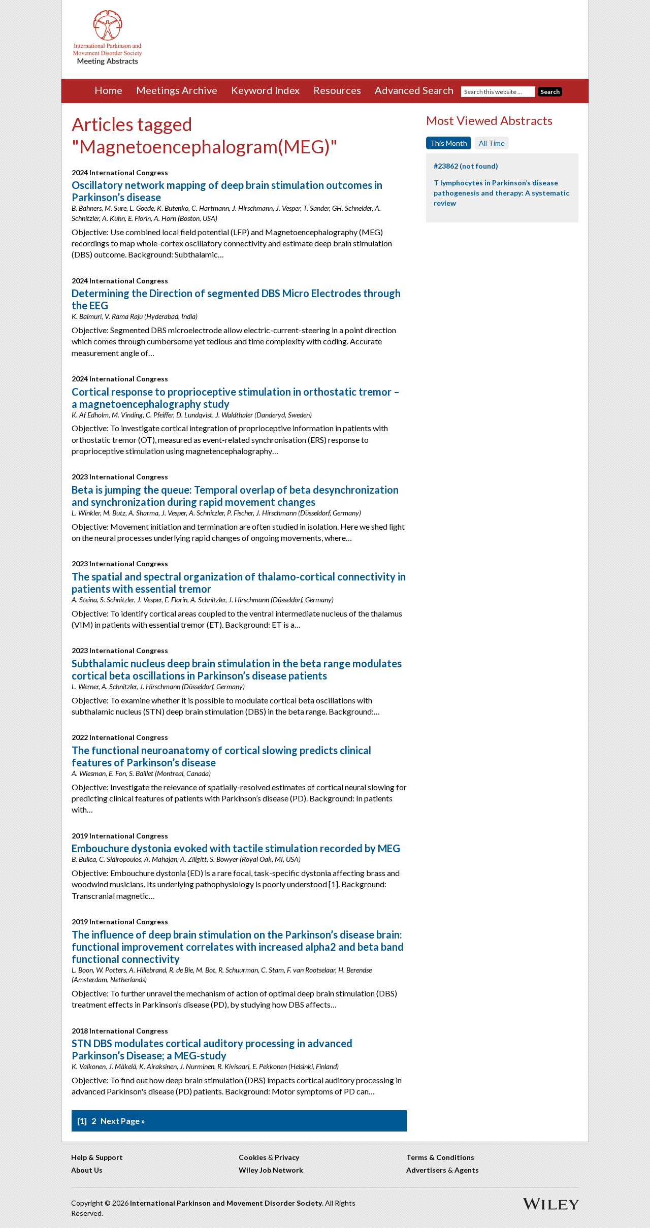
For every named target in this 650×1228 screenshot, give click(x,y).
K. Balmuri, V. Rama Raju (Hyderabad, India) (135, 316)
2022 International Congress (120, 737)
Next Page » (123, 1120)
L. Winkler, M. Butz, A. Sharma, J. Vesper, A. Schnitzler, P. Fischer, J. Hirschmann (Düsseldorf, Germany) (216, 512)
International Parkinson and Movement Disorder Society (226, 1203)
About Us (87, 1170)
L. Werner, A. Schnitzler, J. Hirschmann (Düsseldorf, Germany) (158, 686)
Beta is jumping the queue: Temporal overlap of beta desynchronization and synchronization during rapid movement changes (235, 495)
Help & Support (97, 1157)
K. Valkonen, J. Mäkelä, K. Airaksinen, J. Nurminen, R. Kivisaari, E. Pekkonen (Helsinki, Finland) (205, 1066)
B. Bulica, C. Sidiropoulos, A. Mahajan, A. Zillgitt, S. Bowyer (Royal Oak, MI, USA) (186, 859)
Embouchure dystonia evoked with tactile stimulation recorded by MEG (236, 848)
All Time (492, 143)
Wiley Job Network (271, 1170)
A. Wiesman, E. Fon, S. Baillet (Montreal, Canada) (141, 773)
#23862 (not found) (466, 165)
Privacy (287, 1157)
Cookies (253, 1157)
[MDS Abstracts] (108, 63)
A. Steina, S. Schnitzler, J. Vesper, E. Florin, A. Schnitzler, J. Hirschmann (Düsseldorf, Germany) (203, 599)
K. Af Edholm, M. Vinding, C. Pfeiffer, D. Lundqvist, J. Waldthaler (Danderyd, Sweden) (192, 414)
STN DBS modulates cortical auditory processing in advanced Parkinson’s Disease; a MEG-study (212, 1049)
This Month (448, 143)
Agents (466, 1170)
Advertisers (426, 1170)
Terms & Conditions (440, 1157)
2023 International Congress (120, 476)
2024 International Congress (120, 172)
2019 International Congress (120, 835)
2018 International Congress (120, 1030)
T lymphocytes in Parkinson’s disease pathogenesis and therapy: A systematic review (501, 192)
